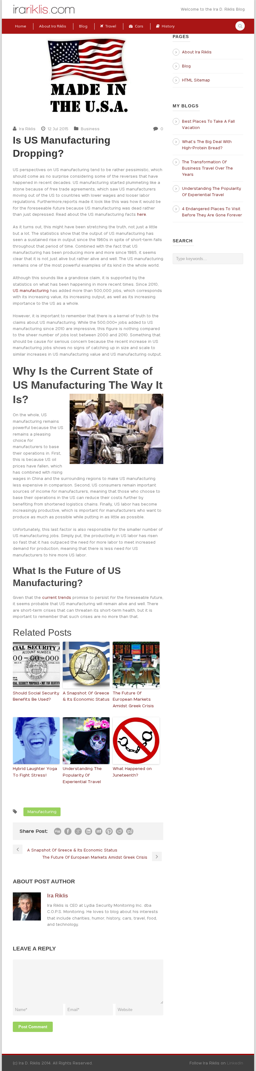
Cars (139, 26)
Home (20, 26)
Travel (110, 26)
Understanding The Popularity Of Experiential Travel (82, 775)
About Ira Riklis (52, 26)
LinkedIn (235, 1063)
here (141, 214)
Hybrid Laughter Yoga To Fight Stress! (35, 772)
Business (90, 129)
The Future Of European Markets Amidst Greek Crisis (133, 700)
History (168, 26)
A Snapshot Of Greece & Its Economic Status (86, 696)
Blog (83, 26)
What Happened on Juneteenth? (132, 772)
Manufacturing (42, 812)
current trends (56, 597)
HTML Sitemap (196, 80)
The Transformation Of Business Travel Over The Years (207, 168)
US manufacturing (31, 291)
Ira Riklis (27, 129)
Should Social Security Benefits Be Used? (36, 696)
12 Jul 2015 (58, 129)
